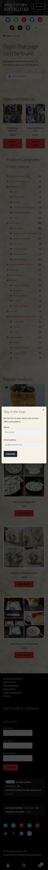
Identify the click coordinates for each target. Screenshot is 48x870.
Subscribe (10, 454)
